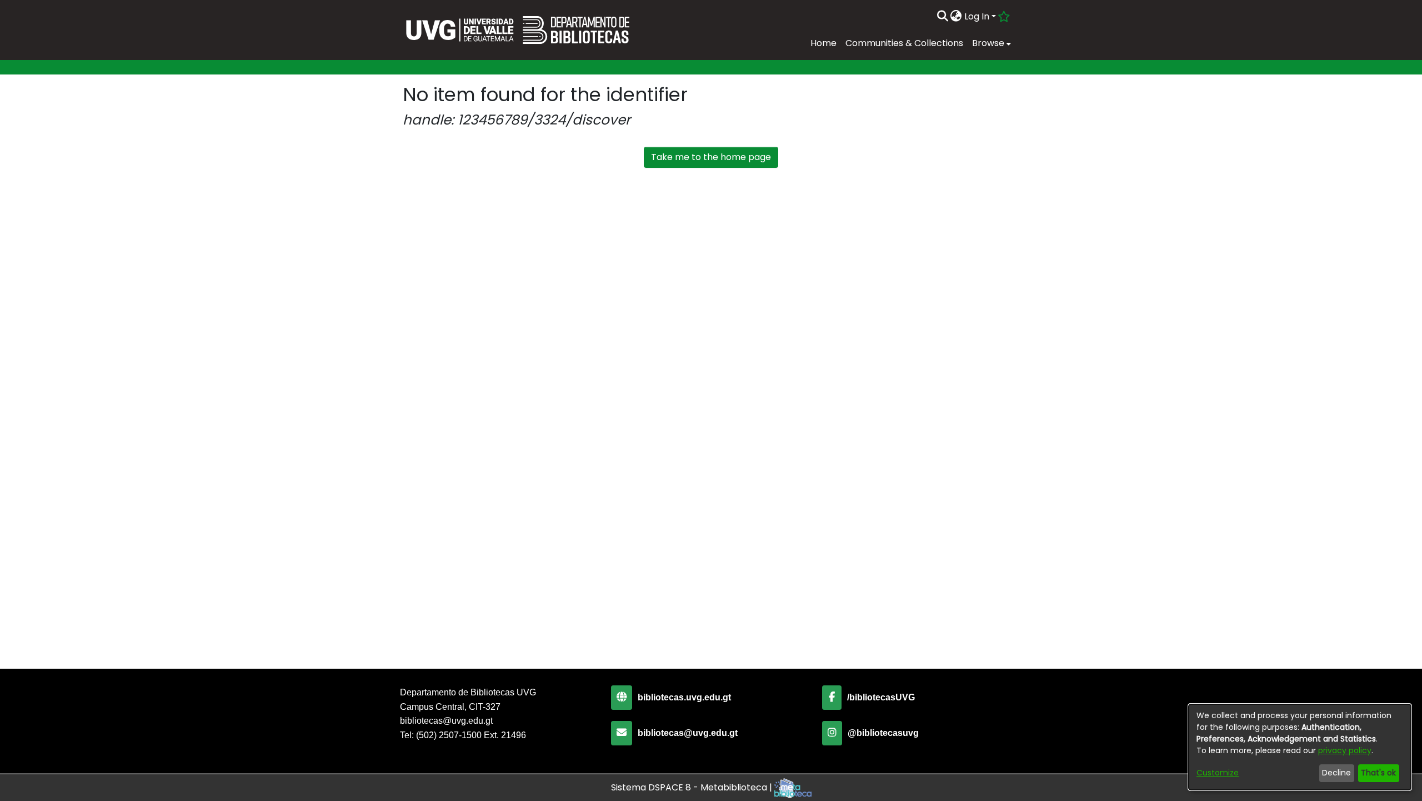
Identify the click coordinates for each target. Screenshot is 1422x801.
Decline (1336, 772)
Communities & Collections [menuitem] (904, 43)
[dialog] (1300, 747)
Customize (1217, 772)
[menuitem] (956, 16)
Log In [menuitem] (976, 16)
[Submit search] (942, 16)
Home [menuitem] (823, 43)
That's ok (1378, 772)
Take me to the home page (711, 157)
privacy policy (1344, 750)
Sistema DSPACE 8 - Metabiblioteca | (692, 787)
